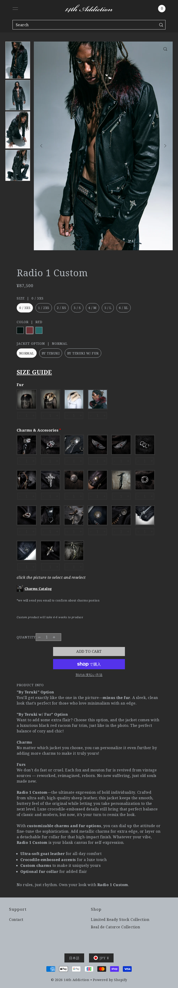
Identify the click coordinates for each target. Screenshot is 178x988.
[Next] (165, 146)
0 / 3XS (25, 308)
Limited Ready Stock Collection (120, 919)
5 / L (107, 308)
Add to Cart (89, 651)
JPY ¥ (104, 958)
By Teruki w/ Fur (83, 353)
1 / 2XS (43, 308)
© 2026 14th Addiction (70, 980)
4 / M (92, 308)
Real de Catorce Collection (115, 927)
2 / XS (61, 308)
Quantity (26, 637)
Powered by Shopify (110, 980)
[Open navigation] (15, 8)
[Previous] (41, 146)
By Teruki (51, 353)
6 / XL (123, 308)
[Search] (161, 24)
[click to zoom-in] (165, 49)
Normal (26, 353)
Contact (16, 919)
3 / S (77, 308)
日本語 (74, 958)
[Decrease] (39, 637)
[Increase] (53, 637)
